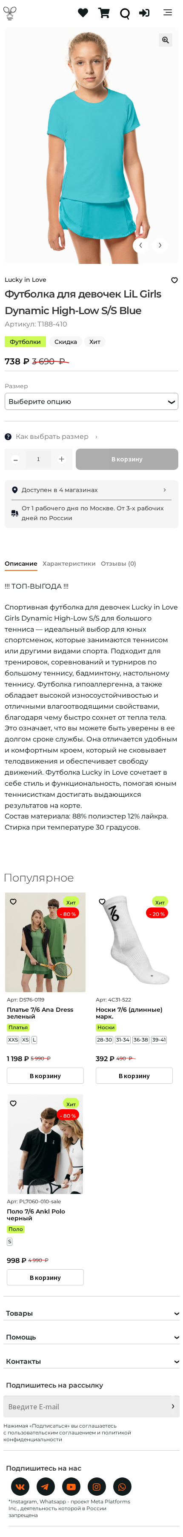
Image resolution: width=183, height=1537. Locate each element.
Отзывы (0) (118, 563)
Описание (21, 563)
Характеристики (69, 563)
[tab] (21, 562)
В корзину (127, 459)
